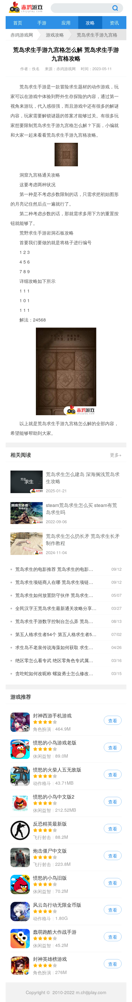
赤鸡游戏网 (21, 34)
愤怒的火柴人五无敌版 (66, 776)
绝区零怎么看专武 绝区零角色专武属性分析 (58, 660)
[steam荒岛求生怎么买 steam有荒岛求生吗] (26, 512)
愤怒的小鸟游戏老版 (66, 749)
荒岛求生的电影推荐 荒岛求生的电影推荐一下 (58, 569)
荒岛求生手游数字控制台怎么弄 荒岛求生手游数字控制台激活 (58, 621)
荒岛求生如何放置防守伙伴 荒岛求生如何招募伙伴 (58, 595)
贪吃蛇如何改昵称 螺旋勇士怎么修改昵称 (56, 673)
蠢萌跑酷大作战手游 (66, 938)
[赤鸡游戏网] (30, 7)
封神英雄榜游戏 (66, 965)
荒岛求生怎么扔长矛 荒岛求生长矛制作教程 (83, 539)
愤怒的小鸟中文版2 (66, 803)
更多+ (116, 454)
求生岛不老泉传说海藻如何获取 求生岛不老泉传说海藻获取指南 (58, 647)
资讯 (114, 22)
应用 (66, 22)
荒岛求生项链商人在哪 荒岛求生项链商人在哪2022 (58, 582)
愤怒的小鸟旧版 (66, 884)
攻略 (90, 22)
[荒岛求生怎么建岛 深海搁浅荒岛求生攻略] (26, 482)
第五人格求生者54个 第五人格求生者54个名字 (58, 634)
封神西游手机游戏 (66, 722)
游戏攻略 (55, 34)
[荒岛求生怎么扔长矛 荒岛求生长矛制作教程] (26, 543)
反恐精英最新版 (66, 830)
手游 (41, 22)
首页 (17, 22)
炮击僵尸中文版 (66, 857)
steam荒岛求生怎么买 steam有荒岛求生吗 (81, 508)
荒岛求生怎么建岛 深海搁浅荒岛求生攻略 (83, 478)
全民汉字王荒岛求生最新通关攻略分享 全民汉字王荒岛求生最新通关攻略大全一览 (58, 608)
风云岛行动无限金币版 (66, 911)
